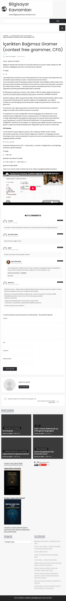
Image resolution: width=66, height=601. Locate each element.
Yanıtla (60, 220)
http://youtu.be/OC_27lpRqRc (17, 273)
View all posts (24, 387)
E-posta (6, 350)
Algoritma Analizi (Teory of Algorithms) (21, 35)
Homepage (5, 35)
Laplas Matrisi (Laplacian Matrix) (16, 454)
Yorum (5, 318)
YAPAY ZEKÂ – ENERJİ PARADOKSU (45, 560)
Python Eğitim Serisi (40, 552)
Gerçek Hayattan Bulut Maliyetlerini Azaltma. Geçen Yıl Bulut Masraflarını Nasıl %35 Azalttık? (46, 575)
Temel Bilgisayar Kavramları (12, 428)
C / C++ (37, 426)
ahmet (10, 248)
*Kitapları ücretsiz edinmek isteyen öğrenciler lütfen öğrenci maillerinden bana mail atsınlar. (17, 530)
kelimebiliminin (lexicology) (27, 118)
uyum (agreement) (9, 120)
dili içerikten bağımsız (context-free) (17, 92)
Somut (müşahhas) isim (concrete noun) (44, 453)
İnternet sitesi (7, 359)
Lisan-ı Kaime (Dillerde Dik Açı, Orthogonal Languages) (46, 430)
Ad (4, 342)
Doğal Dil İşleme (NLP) (41, 449)
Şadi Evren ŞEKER (11, 56)
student (10, 221)
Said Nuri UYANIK (13, 234)
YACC (13, 108)
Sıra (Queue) (8, 431)
